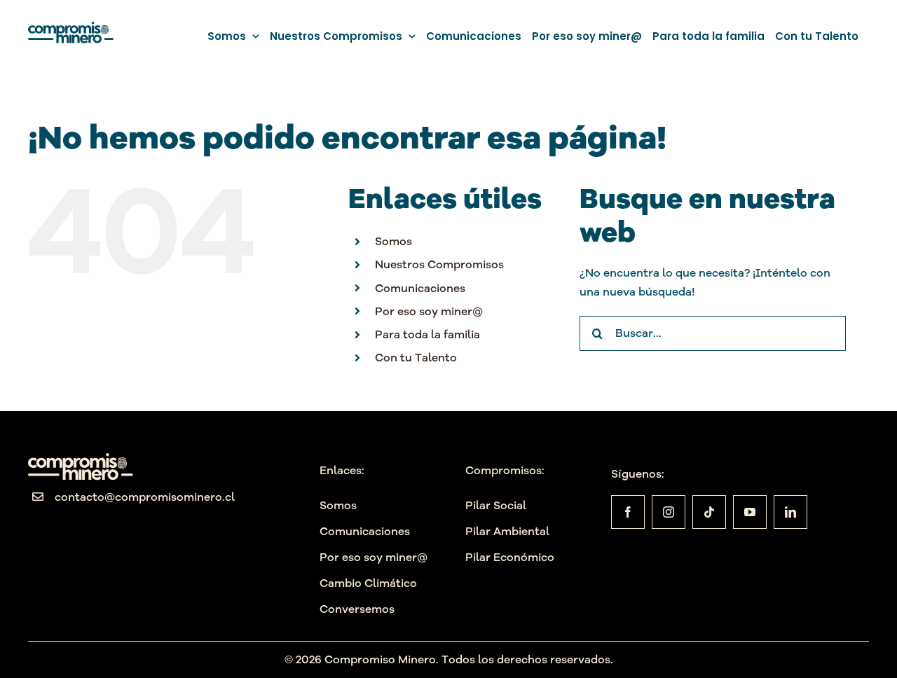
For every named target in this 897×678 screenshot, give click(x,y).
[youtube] (750, 512)
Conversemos (357, 609)
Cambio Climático (368, 583)
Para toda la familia (427, 334)
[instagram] (668, 512)
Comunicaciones (420, 288)
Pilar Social (495, 505)
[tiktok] (709, 512)
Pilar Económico (509, 557)
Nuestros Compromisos (439, 264)
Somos (393, 241)
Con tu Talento (416, 357)
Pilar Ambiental (507, 531)
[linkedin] (790, 512)
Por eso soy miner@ (429, 311)
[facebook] (628, 512)
